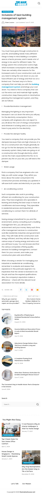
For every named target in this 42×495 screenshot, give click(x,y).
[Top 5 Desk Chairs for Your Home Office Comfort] (11, 430)
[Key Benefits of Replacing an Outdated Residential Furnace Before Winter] (7, 318)
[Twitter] (26, 290)
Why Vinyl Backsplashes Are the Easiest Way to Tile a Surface (31, 469)
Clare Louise (9, 22)
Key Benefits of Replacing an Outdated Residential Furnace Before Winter (27, 317)
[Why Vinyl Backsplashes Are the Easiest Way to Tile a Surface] (31, 457)
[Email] (37, 290)
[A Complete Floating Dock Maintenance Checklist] (7, 361)
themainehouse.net (27, 492)
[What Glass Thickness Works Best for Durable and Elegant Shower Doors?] (7, 375)
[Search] (39, 3)
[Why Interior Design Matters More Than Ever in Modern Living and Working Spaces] (7, 346)
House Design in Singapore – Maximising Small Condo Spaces (11, 454)
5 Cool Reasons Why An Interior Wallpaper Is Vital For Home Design (31, 426)
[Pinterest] (32, 290)
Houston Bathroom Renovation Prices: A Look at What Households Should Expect (27, 331)
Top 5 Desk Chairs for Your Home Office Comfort (10, 441)
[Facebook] (20, 290)
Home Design (7, 11)
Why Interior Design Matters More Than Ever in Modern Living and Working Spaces (26, 345)
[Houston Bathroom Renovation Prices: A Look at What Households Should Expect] (7, 332)
